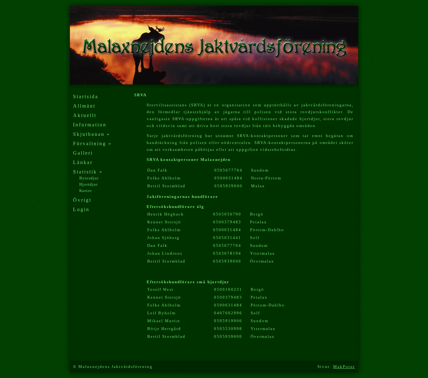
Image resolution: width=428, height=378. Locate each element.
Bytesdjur (89, 178)
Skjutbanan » (91, 134)
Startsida (85, 96)
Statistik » (88, 171)
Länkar (83, 162)
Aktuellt (85, 115)
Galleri (83, 153)
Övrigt (82, 200)
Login (81, 209)
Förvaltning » (92, 143)
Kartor (85, 190)
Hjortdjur (88, 184)
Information (90, 124)
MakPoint (344, 366)
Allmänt (84, 106)
